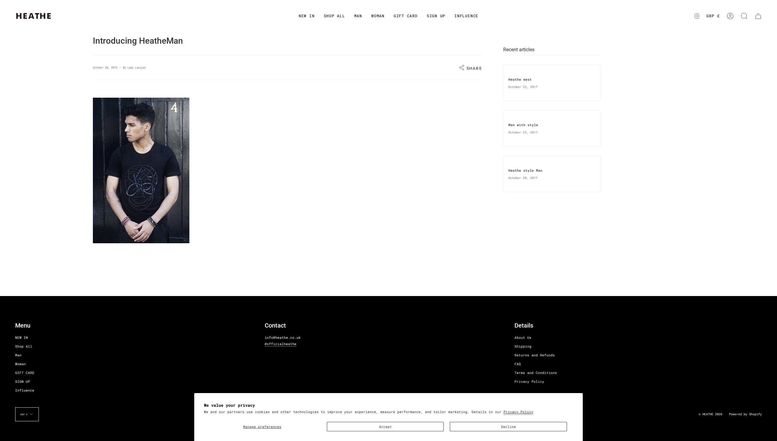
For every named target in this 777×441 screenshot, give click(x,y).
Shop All (23, 346)
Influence (24, 390)
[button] (334, 16)
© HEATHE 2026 (710, 414)
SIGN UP (22, 381)
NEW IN (21, 337)
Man (18, 355)
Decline (508, 426)
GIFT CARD (24, 372)
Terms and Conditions (535, 372)
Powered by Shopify (745, 414)
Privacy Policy (518, 411)
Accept (385, 426)
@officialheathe (281, 344)
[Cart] (758, 16)
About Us (522, 337)
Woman (20, 364)
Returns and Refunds (534, 355)
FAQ (517, 364)
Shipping (522, 346)
